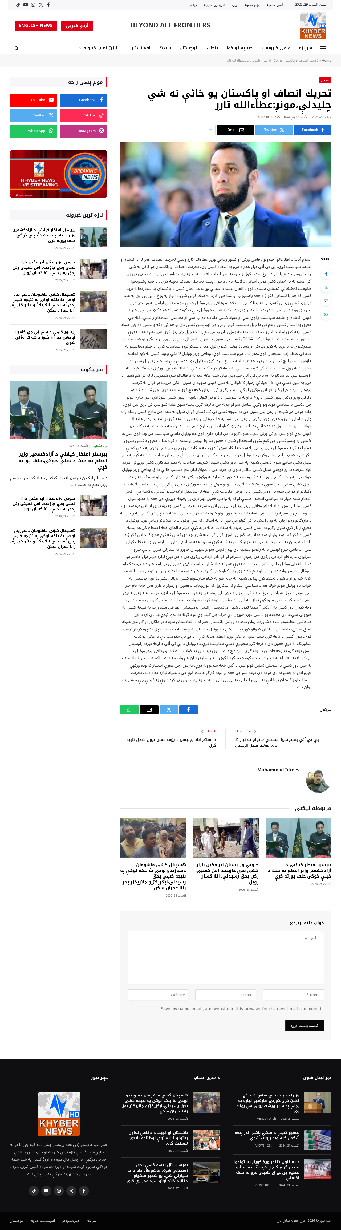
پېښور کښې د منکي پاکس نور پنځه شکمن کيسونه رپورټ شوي (267, 1135)
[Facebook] (326, 273)
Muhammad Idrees (278, 770)
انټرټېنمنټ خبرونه (100, 48)
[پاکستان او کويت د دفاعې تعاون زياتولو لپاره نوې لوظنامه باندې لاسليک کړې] (206, 1140)
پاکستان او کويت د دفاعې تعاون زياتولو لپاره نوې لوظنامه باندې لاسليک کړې (158, 1138)
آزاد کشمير (100, 446)
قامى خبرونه (275, 5)
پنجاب (212, 48)
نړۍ (235, 5)
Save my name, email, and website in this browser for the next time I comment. (239, 1009)
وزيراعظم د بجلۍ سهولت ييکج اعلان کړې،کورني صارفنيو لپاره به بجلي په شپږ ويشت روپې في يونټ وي (267, 1103)
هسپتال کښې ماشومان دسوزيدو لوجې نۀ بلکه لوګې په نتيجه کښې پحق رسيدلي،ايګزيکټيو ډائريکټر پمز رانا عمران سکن (153, 876)
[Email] (326, 301)
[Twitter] (326, 287)
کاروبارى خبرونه (214, 5)
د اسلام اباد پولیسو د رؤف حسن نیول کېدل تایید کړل (171, 742)
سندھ (165, 48)
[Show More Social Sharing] (210, 130)
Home (326, 60)
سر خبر (325, 80)
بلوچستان (189, 48)
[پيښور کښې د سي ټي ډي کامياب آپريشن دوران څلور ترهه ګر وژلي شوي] (93, 339)
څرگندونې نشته (293, 117)
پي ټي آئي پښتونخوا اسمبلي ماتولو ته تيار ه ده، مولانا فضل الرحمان (277, 742)
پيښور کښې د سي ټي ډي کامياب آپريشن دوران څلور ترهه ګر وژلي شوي (44, 337)
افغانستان (140, 48)
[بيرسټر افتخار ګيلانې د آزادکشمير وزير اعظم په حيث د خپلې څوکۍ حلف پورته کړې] (298, 838)
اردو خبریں (77, 26)
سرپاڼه (305, 48)
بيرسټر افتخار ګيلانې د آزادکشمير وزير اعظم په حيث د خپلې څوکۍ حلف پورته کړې (299, 870)
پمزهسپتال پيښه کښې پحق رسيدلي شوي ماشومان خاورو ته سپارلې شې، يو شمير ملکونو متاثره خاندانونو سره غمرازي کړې (157, 1173)
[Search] (17, 48)
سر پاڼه (91, 1220)
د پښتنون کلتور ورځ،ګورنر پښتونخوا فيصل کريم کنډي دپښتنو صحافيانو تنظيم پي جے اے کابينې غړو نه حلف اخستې (266, 1170)
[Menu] (323, 48)
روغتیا (193, 5)
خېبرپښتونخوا (239, 48)
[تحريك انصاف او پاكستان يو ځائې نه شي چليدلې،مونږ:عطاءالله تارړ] (225, 194)
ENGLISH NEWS (35, 25)
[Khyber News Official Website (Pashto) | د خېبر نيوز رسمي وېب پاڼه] (313, 26)
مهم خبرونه (252, 5)
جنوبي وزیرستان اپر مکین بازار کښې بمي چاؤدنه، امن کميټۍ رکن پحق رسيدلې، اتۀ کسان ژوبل (227, 873)
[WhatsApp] (326, 314)
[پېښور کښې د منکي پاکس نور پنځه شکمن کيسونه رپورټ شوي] (317, 1140)
